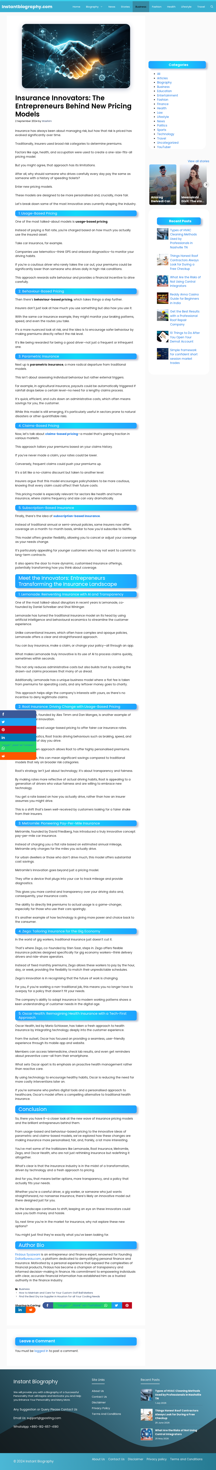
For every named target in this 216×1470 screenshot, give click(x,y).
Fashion (156, 6)
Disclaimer (99, 1402)
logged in (41, 1351)
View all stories (198, 161)
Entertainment (167, 95)
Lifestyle (186, 6)
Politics (162, 125)
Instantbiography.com (27, 7)
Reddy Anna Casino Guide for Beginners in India (184, 298)
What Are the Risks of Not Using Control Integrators (185, 281)
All (158, 74)
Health (171, 6)
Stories (125, 6)
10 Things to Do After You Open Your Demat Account (185, 337)
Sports (161, 130)
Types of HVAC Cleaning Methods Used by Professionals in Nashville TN (178, 1394)
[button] (212, 6)
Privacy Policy (101, 1408)
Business (141, 6)
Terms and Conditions (106, 1414)
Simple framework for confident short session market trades (184, 356)
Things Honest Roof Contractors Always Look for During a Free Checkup (184, 262)
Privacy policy (157, 1459)
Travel (201, 6)
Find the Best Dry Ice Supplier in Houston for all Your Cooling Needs (59, 1296)
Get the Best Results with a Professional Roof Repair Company (184, 317)
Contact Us (99, 1397)
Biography (92, 6)
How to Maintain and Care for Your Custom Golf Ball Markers (56, 1292)
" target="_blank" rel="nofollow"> (80, 1305)
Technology (165, 134)
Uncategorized (168, 143)
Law (160, 113)
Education (164, 91)
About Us (98, 1391)
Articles (162, 78)
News (112, 6)
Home (76, 6)
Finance (163, 104)
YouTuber (164, 147)
